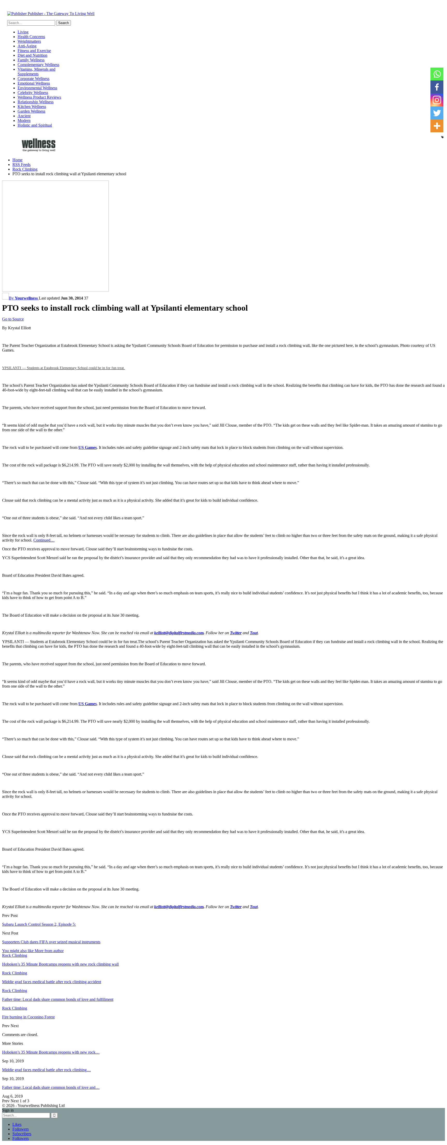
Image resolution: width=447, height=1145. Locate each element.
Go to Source (13, 319)
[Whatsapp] (436, 74)
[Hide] (442, 137)
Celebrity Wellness (33, 92)
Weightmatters (29, 41)
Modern (24, 120)
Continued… (44, 540)
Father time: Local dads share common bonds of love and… (51, 1087)
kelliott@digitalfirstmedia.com (179, 633)
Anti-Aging (27, 46)
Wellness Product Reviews (39, 97)
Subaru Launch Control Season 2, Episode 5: (39, 924)
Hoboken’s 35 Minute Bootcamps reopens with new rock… (51, 1052)
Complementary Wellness (38, 64)
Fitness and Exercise (34, 50)
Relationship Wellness (36, 102)
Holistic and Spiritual (35, 125)
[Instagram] (436, 99)
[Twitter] (436, 112)
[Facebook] (436, 87)
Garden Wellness (31, 111)
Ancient (24, 116)
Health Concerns (31, 36)
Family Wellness (31, 60)
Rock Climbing (14, 955)
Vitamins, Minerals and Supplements (36, 71)
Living (23, 32)
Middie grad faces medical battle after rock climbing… (46, 1070)
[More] (436, 125)
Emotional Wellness (34, 83)
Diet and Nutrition (32, 55)
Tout (254, 633)
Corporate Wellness (33, 78)
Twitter (236, 633)
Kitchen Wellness (32, 106)
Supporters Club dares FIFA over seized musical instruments (51, 942)
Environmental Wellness (37, 88)
